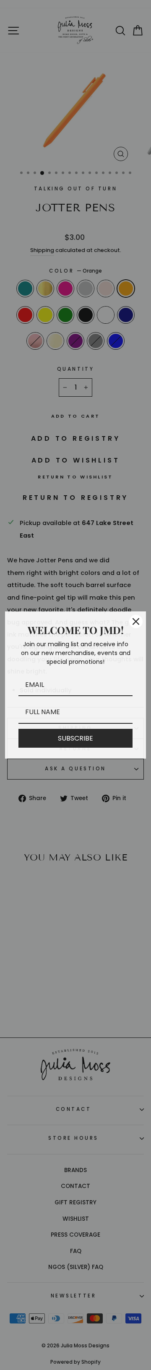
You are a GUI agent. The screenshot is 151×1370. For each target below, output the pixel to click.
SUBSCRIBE (75, 738)
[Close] (136, 621)
